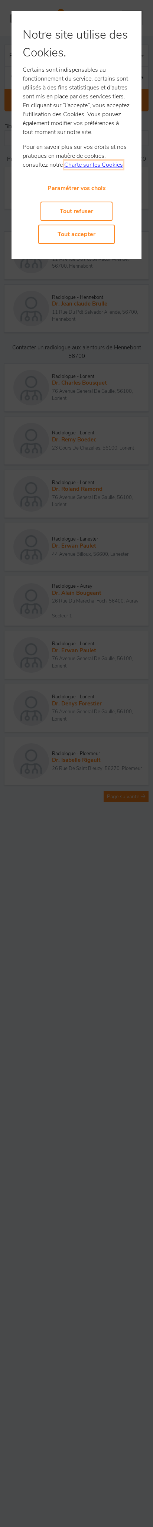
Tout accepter (76, 234)
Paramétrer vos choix (77, 188)
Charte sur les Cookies (93, 165)
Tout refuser (76, 211)
